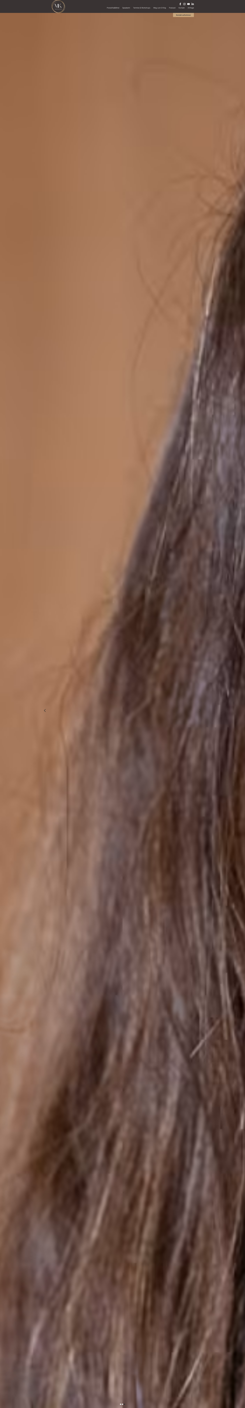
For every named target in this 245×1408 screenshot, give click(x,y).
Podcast (172, 8)
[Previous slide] (45, 710)
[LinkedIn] (192, 4)
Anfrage (191, 8)
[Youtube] (188, 4)
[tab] (120, 1404)
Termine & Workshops (141, 8)
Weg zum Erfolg (159, 8)
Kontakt (182, 8)
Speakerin (126, 8)
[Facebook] (180, 4)
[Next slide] (200, 710)
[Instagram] (184, 4)
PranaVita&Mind (113, 8)
